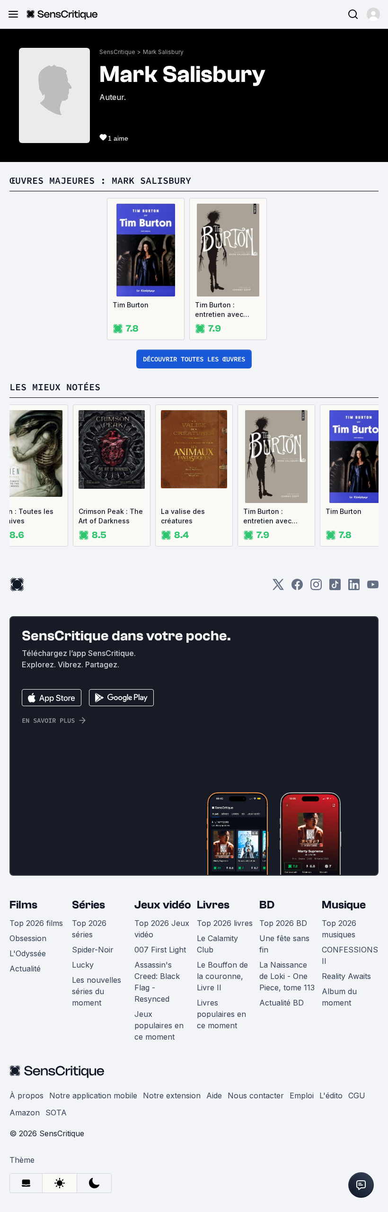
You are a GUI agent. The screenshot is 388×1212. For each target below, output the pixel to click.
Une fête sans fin (284, 944)
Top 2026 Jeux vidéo (161, 928)
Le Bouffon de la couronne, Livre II (222, 976)
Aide (214, 1095)
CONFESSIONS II (350, 955)
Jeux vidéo (162, 904)
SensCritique (117, 51)
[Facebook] (297, 588)
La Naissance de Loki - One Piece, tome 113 (287, 976)
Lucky (83, 965)
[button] (373, 14)
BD (266, 904)
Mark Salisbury (163, 51)
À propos (26, 1095)
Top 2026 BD (283, 923)
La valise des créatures (183, 516)
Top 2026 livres (225, 923)
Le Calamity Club (217, 944)
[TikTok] (335, 588)
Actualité (25, 968)
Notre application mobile (93, 1095)
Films (23, 904)
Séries (88, 904)
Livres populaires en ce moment (221, 1014)
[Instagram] (316, 588)
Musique (344, 904)
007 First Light (160, 949)
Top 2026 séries (89, 928)
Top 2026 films (36, 923)
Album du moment (339, 997)
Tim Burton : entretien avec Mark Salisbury (219, 310)
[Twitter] (278, 588)
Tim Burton (131, 305)
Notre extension (172, 1095)
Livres (213, 904)
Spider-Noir (93, 949)
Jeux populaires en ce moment (159, 1025)
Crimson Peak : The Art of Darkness (111, 516)
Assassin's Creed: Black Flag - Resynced (157, 982)
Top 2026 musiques (339, 928)
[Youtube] (373, 588)
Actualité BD (281, 1002)
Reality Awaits (346, 976)
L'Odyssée (27, 953)
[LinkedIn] (354, 588)
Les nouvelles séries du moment (96, 991)
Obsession (27, 938)
